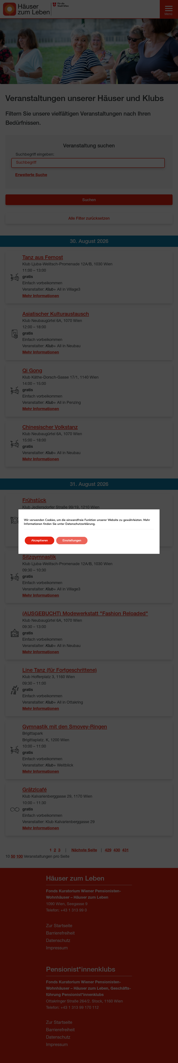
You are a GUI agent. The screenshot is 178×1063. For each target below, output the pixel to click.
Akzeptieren (39, 540)
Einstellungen (72, 540)
